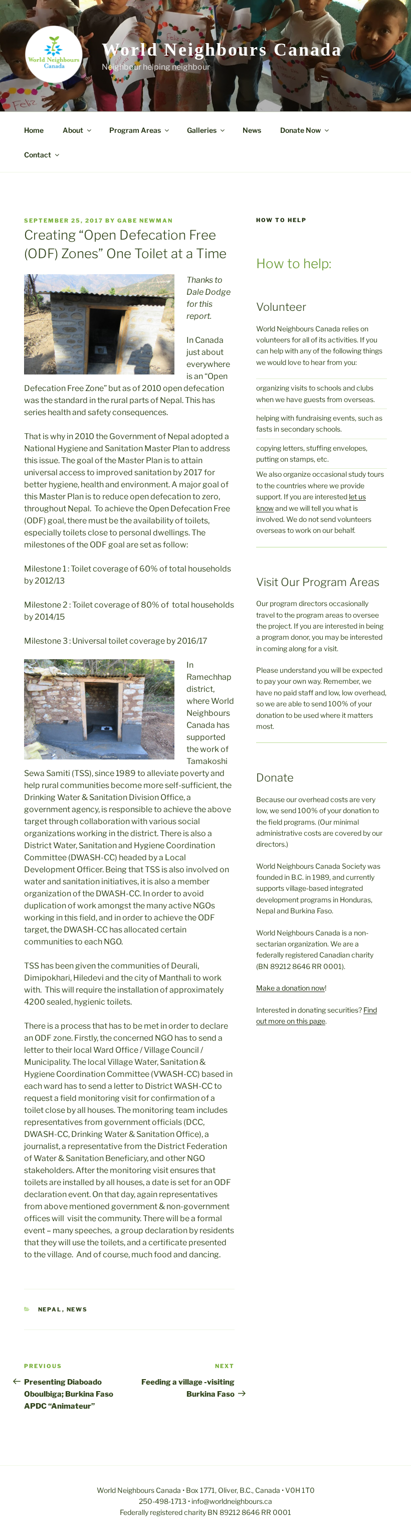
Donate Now (300, 130)
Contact (37, 154)
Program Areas (135, 130)
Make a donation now (290, 988)
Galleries (202, 130)
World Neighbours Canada (222, 50)
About (73, 130)
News (252, 130)
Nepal (50, 1309)
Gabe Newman (145, 220)
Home (34, 130)
